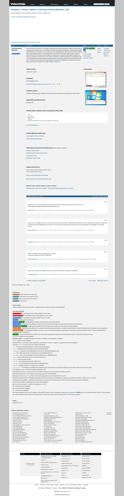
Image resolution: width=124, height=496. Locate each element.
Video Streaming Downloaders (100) (83, 441)
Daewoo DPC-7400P (86, 477)
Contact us (43, 485)
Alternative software (88, 58)
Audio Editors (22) (17, 420)
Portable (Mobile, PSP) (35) (50, 437)
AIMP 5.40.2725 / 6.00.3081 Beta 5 (49, 462)
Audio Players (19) (17, 423)
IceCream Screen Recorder (17, 49)
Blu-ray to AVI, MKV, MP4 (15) (19, 432)
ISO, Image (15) (47, 426)
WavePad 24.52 (65, 461)
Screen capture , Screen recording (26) (53, 440)
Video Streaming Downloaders (34, 139)
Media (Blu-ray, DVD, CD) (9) (50, 431)
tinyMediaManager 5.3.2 (46, 475)
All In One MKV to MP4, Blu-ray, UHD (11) (22, 416)
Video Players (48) (79, 435)
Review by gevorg (32, 230)
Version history (87, 56)
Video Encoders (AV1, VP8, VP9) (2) (83, 426)
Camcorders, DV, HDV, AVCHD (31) (21, 437)
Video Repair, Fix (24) (80, 437)
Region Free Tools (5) (49, 438)
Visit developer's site (32, 81)
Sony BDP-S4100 (86, 470)
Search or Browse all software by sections (23, 17)
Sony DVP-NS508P (86, 468)
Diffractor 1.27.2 (45, 465)
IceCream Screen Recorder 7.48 (54, 9)
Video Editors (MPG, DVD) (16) (82, 423)
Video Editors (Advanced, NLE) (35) (83, 417)
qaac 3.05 (43, 460)
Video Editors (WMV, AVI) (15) (82, 425)
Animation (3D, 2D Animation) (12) (21, 419)
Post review (106, 52)
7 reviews (106, 48)
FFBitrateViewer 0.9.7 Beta (47, 469)
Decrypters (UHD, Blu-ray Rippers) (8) (53, 417)
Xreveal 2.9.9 (64, 468)
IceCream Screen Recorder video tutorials (37, 175)
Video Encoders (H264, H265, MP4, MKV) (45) (85, 429)
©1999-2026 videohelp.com (62, 494)
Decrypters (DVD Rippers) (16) (51, 416)
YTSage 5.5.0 (64, 477)
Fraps (27, 155)
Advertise (62, 485)
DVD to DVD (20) (48, 420)
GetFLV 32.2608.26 (45, 467)
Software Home (15, 42)
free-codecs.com (65, 491)
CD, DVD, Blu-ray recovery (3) (19, 440)
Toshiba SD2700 (85, 463)
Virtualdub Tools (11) (109, 413)
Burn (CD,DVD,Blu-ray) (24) (19, 435)
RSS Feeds (73, 485)
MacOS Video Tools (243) (50, 429)
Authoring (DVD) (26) (17, 428)
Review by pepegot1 (32, 259)
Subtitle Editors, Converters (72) (82, 413)
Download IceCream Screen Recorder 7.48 (38, 84)
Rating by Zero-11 (32, 242)
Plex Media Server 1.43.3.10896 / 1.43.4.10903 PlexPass (48, 457)
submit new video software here (41, 13)
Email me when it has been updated (36, 188)
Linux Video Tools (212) (49, 428)
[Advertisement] (62, 31)
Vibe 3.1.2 (63, 475)
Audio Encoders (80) (17, 422)
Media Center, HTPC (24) (50, 432)
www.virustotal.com (70, 392)
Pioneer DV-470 (85, 456)
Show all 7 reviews (103, 196)
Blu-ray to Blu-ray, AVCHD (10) (20, 434)
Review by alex (31, 210)
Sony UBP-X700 (85, 475)
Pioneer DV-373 (85, 458)
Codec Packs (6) (16, 441)
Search (37, 485)
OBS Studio (29, 158)
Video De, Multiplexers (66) (81, 416)
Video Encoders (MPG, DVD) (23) (82, 431)
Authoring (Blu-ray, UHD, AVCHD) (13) (21, 425)
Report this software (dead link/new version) (61, 188)
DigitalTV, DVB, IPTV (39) (49, 419)
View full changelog (32, 125)
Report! (105, 201)
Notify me (106, 54)
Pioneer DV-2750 (86, 461)
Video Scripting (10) (79, 438)
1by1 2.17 (63, 473)
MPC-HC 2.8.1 (44, 478)
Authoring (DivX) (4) (17, 426)
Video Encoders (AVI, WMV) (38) (82, 428)
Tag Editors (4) (78, 414)
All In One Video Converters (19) (20, 417)
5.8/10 (99, 48)
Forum (32, 4)
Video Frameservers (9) (80, 434)
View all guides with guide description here (38, 179)
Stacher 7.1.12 (64, 470)
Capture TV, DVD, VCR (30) (19, 438)
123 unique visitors (30, 463)
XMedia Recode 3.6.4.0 (66, 463)
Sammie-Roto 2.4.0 (65, 458)
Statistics (79, 485)
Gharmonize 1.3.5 (65, 456)
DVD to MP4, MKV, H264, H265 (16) (52, 422)
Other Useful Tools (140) (49, 434)
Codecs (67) (47, 414)
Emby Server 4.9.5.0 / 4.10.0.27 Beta (69, 465)
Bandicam (29, 150)
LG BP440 (84, 473)
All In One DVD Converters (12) (20, 414)
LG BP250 (84, 465)
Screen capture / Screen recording (30, 42)
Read (49, 170)
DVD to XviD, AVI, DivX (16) (50, 425)
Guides (66, 4)
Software (42, 4)
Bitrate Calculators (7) (18, 431)
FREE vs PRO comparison (52, 62)
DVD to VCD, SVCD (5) (49, 423)
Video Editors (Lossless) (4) (81, 422)
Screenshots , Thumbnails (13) (51, 441)
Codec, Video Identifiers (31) (50, 413)
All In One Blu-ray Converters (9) (20, 413)
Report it (106, 56)
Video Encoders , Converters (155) (83, 432)
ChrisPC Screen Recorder (33, 153)
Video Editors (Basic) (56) (81, 419)
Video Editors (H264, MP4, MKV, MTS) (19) (85, 420)
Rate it (99, 52)
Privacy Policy (50, 485)
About (57, 485)
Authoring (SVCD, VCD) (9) (19, 429)
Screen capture (29, 9)
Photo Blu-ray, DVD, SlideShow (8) (52, 435)
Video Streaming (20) (80, 440)
